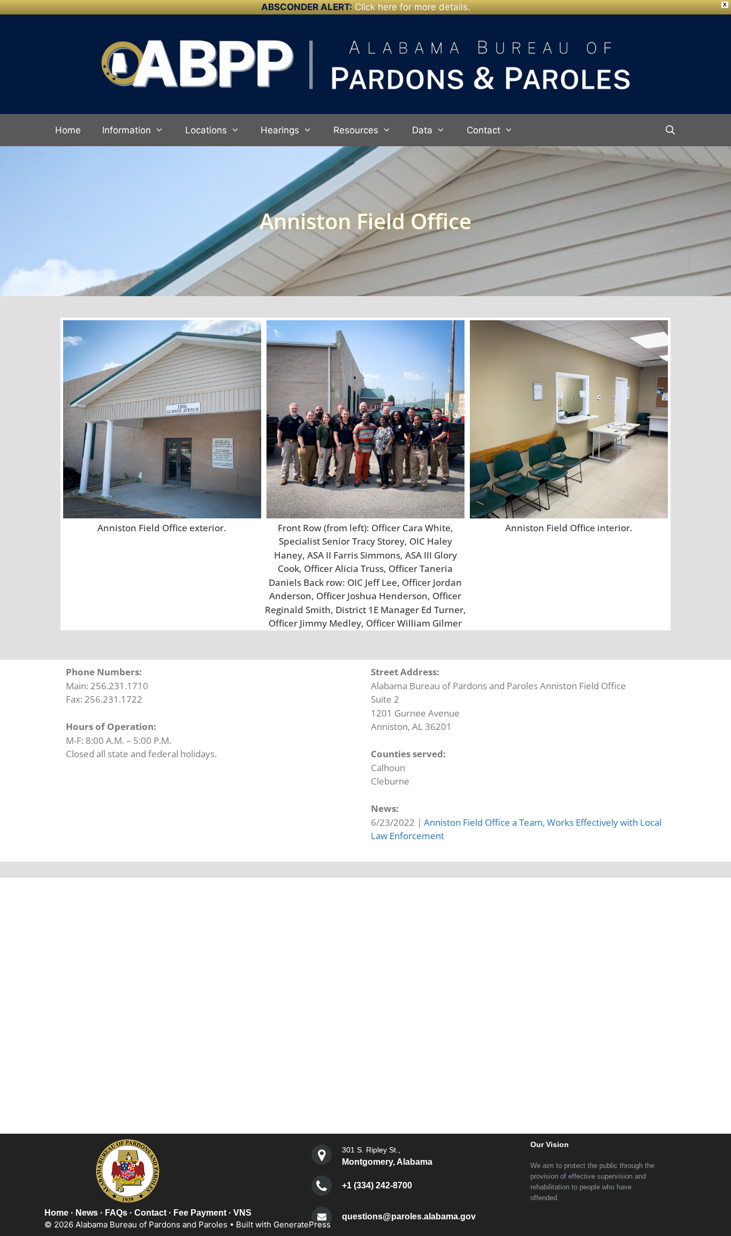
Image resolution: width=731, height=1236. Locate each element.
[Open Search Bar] (670, 130)
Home (68, 130)
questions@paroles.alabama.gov (409, 1216)
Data (422, 130)
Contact (483, 130)
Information (126, 130)
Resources (355, 130)
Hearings (280, 130)
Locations (206, 130)
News (86, 1212)
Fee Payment (199, 1212)
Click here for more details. (412, 7)
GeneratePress (302, 1224)
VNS (242, 1212)
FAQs (116, 1212)
